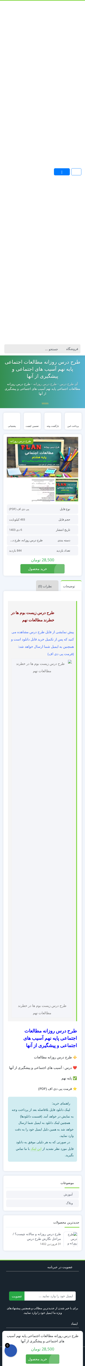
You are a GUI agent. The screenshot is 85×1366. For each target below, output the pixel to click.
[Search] (9, 348)
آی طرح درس (69, 384)
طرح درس (13, 540)
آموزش (68, 1194)
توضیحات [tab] (69, 586)
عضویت (17, 1296)
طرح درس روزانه (45, 384)
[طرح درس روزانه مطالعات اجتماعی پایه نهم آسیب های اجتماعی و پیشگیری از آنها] (42, 457)
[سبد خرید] (11, 1350)
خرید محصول (37, 568)
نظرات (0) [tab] (45, 586)
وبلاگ (69, 1203)
